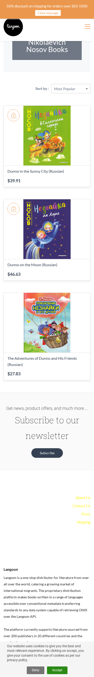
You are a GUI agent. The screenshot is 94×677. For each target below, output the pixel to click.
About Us (83, 497)
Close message (48, 13)
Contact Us (81, 506)
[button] (47, 453)
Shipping (83, 522)
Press (85, 514)
